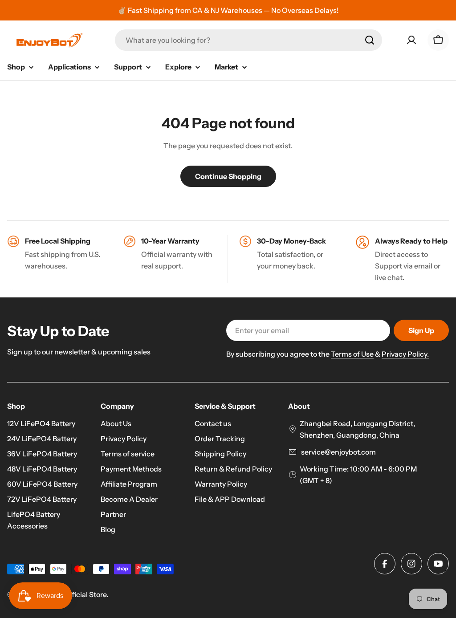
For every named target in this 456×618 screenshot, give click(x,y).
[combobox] (248, 40)
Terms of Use (352, 354)
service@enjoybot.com (338, 451)
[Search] (369, 40)
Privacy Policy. (405, 354)
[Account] (411, 40)
